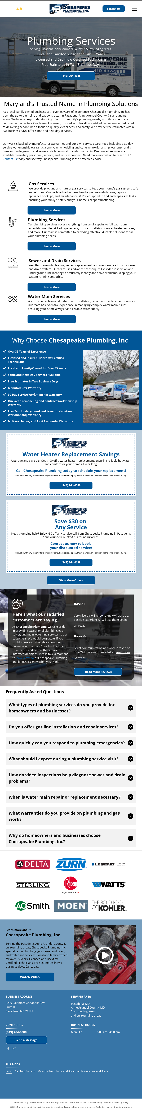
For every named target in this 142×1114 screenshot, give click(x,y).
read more (123, 652)
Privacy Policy (20, 1102)
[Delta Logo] (32, 864)
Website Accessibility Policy (116, 1102)
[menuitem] (10, 1071)
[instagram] (14, 1049)
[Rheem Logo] (71, 885)
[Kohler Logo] (109, 906)
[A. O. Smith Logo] (32, 906)
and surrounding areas (86, 1015)
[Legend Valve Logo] (109, 864)
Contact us (10, 159)
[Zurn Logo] (71, 864)
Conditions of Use (67, 1102)
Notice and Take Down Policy (89, 1102)
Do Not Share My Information (43, 1102)
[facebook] (8, 1049)
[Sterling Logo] (32, 885)
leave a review (25, 658)
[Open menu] (134, 8)
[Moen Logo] (71, 906)
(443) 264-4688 (16, 1032)
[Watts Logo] (109, 885)
